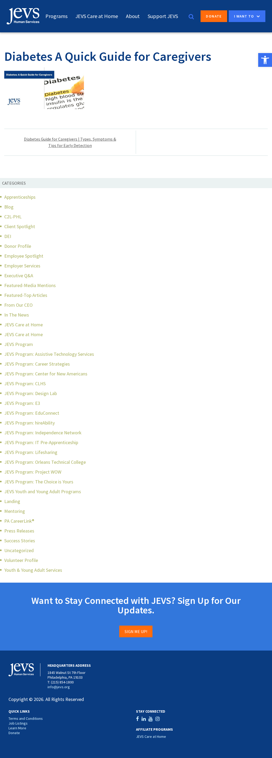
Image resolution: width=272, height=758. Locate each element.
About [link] (133, 16)
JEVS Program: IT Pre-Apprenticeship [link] (41, 442)
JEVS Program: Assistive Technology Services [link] (49, 354)
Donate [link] (214, 16)
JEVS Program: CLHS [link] (25, 383)
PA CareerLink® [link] (19, 521)
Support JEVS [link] (163, 16)
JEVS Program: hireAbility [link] (29, 423)
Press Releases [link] (19, 531)
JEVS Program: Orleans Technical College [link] (45, 462)
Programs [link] (56, 16)
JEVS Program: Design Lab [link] (30, 393)
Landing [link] (12, 501)
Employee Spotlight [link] (23, 256)
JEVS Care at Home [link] (96, 16)
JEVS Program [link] (18, 344)
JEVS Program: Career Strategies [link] (37, 364)
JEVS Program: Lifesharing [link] (30, 452)
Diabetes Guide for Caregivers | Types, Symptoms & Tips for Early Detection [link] (70, 142)
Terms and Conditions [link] (25, 718)
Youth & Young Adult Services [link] (33, 570)
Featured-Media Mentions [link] (30, 285)
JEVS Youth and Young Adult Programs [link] (42, 491)
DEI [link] (7, 236)
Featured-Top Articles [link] (25, 295)
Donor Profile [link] (17, 246)
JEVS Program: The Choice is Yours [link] (38, 482)
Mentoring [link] (14, 511)
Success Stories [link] (19, 541)
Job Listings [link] (18, 723)
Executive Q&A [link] (18, 275)
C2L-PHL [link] (13, 217)
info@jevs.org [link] (59, 687)
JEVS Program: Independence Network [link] (43, 433)
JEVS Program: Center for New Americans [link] (45, 374)
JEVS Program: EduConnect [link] (31, 413)
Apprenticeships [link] (20, 197)
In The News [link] (16, 315)
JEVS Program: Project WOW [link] (32, 472)
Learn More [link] (17, 728)
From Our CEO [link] (18, 305)
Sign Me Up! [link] (136, 631)
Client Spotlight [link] (19, 226)
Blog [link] (9, 207)
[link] (265, 60)
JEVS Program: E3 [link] (22, 403)
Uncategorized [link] (19, 550)
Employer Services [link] (22, 266)
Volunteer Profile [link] (21, 560)
